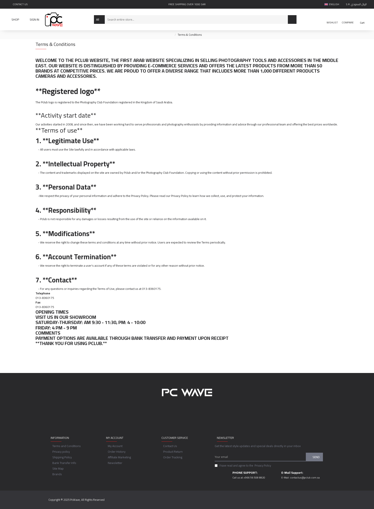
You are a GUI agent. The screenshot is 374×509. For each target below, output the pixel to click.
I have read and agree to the (245, 466)
